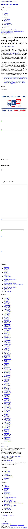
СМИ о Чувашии (8, 281)
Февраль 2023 (7, 353)
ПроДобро (6, 280)
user (13, 46)
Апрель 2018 (7, 431)
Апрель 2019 (7, 415)
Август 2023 (7, 345)
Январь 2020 (7, 403)
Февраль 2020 (7, 402)
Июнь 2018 (6, 429)
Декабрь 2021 (7, 372)
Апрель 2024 (7, 334)
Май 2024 (6, 333)
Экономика (6, 269)
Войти (5, 521)
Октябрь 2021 (7, 375)
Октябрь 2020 (7, 391)
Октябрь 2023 (7, 342)
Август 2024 (7, 329)
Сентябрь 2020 (7, 392)
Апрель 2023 (7, 351)
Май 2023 (6, 349)
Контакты (6, 26)
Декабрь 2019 (7, 404)
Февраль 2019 (7, 418)
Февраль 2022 (7, 369)
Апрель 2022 (7, 367)
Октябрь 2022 (7, 359)
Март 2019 (6, 416)
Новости (6, 22)
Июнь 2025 (6, 316)
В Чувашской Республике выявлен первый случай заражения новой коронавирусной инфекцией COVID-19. (14, 82)
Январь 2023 (7, 355)
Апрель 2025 (7, 318)
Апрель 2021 (7, 383)
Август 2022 (7, 361)
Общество (6, 267)
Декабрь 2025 (7, 307)
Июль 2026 (6, 298)
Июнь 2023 (6, 348)
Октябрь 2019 (7, 407)
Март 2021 (6, 384)
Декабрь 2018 (7, 420)
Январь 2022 (7, 371)
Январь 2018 (7, 435)
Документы (6, 20)
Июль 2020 (6, 395)
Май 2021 (6, 381)
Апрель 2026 (7, 302)
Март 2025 (6, 320)
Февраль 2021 (7, 386)
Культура (6, 271)
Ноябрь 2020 (7, 390)
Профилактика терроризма (7, 515)
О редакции (7, 19)
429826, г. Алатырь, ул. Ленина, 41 (13, 456)
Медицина (6, 275)
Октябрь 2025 (7, 310)
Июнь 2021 (6, 380)
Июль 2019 (6, 411)
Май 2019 (6, 414)
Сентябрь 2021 (7, 376)
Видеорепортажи (8, 24)
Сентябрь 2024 (7, 328)
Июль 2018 (6, 427)
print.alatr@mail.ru (8, 460)
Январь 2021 (7, 387)
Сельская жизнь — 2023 (10, 283)
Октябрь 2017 (7, 439)
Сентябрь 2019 (7, 408)
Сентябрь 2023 (7, 344)
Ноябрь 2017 (7, 438)
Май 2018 (6, 430)
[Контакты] (4, 446)
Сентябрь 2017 (7, 441)
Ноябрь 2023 (7, 341)
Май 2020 (6, 398)
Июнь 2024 (6, 332)
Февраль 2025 (7, 321)
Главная (6, 17)
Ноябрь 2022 (7, 357)
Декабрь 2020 (7, 388)
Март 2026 (6, 303)
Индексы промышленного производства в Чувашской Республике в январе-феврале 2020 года (15, 78)
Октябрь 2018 (7, 423)
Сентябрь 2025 (7, 311)
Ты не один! (7, 285)
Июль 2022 (6, 363)
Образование (7, 273)
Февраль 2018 (7, 434)
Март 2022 (6, 368)
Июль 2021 (6, 379)
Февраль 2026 (7, 305)
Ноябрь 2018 (7, 422)
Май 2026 (6, 301)
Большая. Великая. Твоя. (10, 279)
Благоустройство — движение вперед (13, 284)
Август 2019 (7, 410)
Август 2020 (7, 394)
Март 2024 (6, 336)
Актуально (3, 33)
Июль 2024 (6, 330)
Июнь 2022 (6, 364)
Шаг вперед (7, 290)
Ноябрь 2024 (7, 325)
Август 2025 (7, 313)
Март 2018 (6, 433)
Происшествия (7, 276)
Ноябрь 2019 (7, 406)
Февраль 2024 (7, 337)
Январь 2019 (7, 419)
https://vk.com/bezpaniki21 (12, 53)
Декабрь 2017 (7, 437)
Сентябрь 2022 (7, 360)
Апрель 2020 (7, 399)
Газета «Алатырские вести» (9, 4)
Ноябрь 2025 (7, 309)
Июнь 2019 (6, 412)
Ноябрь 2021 (7, 373)
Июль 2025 (6, 314)
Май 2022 (6, 365)
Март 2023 (6, 352)
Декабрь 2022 (7, 356)
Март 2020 (6, 400)
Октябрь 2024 (7, 326)
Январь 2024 (7, 338)
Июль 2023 (6, 346)
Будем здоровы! (8, 288)
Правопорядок (7, 291)
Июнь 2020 (6, 396)
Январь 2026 (7, 306)
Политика (6, 268)
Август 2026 (7, 297)
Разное (5, 277)
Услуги (5, 27)
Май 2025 (6, 317)
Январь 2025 (7, 322)
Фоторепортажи (8, 23)
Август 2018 (7, 426)
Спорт (5, 272)
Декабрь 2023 (7, 340)
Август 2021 (7, 377)
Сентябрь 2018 (7, 425)
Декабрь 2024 (7, 324)
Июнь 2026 (6, 299)
